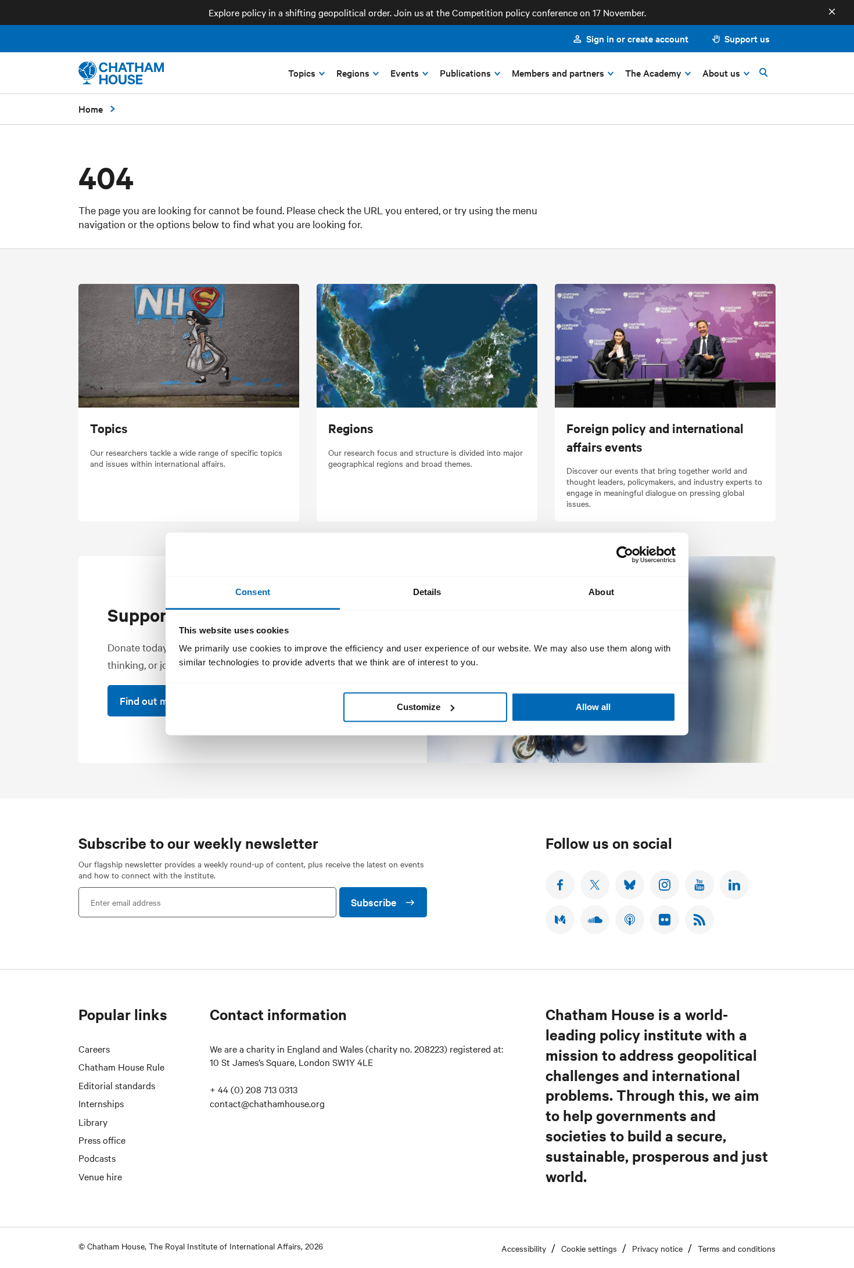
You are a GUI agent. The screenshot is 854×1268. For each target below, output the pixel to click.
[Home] (121, 73)
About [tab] (601, 592)
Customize (418, 707)
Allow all (593, 707)
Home (90, 108)
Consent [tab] (252, 592)
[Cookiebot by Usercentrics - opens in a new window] (625, 554)
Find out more (151, 700)
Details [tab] (427, 592)
